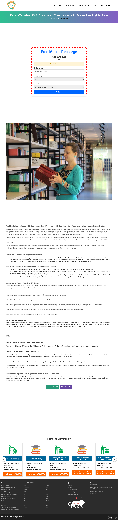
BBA (25, 498)
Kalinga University (6, 496)
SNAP (47, 505)
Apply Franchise (93, 5)
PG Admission (81, 5)
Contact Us (108, 5)
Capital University (5, 489)
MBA (25, 494)
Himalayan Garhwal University (9, 494)
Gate (47, 492)
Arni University (5, 485)
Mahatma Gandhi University (8, 498)
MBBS (25, 492)
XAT (47, 507)
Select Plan (37, 84)
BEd (24, 505)
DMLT (25, 496)
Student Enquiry (52, 386)
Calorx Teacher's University (8, 487)
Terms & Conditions (73, 494)
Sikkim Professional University (9, 507)
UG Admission (70, 5)
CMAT (47, 489)
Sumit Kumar (64, 18)
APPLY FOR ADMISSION (8, 474)
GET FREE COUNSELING (18, 474)
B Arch (25, 507)
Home (55, 5)
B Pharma (26, 503)
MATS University (5, 500)
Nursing (25, 489)
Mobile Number (38, 68)
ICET (47, 494)
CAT (47, 487)
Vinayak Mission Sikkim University (10, 509)
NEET (47, 498)
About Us (61, 5)
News (101, 5)
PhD (25, 485)
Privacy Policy (71, 492)
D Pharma (26, 487)
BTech (25, 500)
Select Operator (38, 76)
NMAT (47, 500)
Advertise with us (72, 489)
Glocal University (5, 492)
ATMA (47, 485)
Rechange (59, 92)
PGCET (47, 503)
